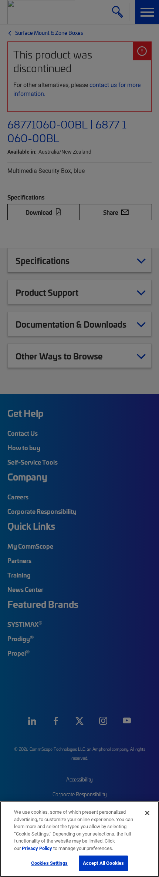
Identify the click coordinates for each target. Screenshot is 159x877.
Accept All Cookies (103, 863)
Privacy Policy (37, 848)
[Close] (147, 813)
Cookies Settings (49, 863)
